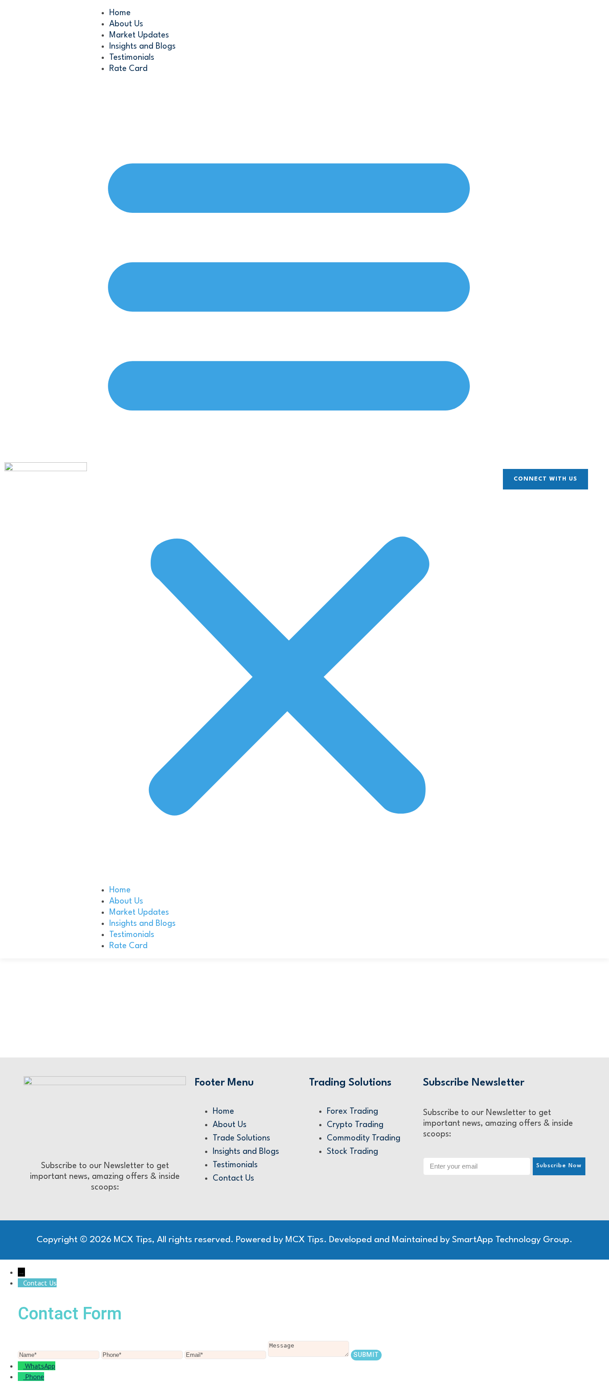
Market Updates (139, 35)
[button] (288, 479)
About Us (126, 24)
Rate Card (128, 69)
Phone (34, 1376)
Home (120, 13)
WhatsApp (40, 1365)
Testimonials (131, 58)
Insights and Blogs (142, 46)
